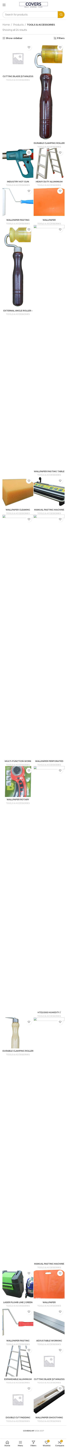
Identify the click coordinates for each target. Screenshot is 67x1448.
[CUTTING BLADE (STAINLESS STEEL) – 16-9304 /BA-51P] (17, 58)
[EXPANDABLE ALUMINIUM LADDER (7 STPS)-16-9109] (17, 1361)
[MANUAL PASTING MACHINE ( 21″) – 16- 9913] (49, 491)
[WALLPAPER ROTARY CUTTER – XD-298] (17, 781)
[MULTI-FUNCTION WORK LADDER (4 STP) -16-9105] (17, 636)
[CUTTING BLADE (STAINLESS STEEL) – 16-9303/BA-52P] (49, 1361)
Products (18, 24)
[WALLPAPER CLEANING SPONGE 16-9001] (17, 491)
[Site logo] (33, 4)
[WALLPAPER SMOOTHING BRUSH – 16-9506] (49, 1399)
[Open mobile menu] (4, 5)
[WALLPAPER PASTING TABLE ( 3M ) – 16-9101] (49, 347)
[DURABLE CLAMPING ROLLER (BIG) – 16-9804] (17, 1033)
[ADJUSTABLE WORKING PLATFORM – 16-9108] (49, 1322)
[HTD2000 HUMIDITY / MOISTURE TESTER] (49, 888)
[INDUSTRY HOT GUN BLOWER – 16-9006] (17, 163)
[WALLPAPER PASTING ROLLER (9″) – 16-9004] (17, 202)
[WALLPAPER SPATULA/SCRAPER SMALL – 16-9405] (49, 202)
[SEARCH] (61, 14)
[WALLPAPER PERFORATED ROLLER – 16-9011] (49, 636)
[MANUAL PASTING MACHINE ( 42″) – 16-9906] (49, 1139)
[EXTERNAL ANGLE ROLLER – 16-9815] (17, 266)
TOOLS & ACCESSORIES (18, 80)
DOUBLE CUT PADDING (18, 1417)
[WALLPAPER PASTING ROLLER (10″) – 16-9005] (17, 1322)
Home (6, 24)
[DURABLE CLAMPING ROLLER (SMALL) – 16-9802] (49, 92)
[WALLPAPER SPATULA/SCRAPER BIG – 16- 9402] (49, 1284)
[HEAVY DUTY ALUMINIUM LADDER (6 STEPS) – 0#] (49, 163)
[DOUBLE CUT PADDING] (17, 1399)
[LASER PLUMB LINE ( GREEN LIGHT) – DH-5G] (17, 1284)
